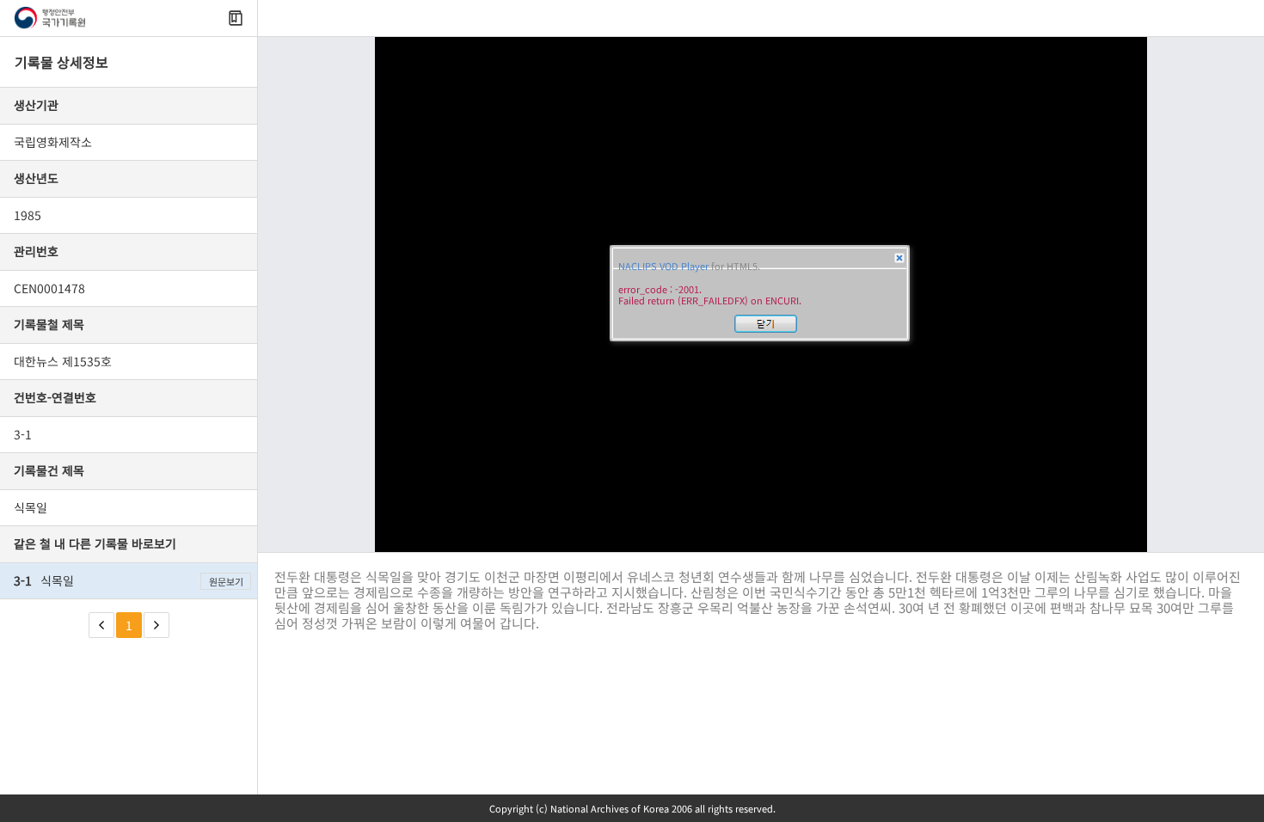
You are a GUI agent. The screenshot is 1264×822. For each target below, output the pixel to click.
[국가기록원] (49, 18)
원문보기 (226, 581)
